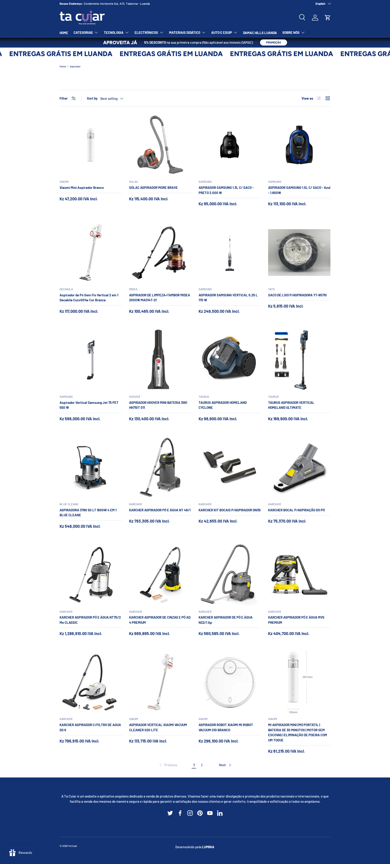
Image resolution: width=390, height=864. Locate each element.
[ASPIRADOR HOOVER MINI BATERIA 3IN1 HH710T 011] (160, 360)
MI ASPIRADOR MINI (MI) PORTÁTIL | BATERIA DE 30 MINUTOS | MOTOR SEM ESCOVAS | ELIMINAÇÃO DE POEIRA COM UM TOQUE (297, 732)
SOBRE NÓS (290, 32)
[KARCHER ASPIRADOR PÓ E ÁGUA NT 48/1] (160, 467)
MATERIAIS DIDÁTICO (184, 32)
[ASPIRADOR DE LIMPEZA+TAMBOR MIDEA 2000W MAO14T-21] (160, 252)
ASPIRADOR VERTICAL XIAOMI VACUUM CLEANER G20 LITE (158, 727)
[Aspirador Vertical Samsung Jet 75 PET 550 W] (91, 360)
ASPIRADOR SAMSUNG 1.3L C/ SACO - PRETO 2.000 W (226, 190)
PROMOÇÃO (273, 42)
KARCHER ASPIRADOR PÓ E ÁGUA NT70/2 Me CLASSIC (90, 619)
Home (63, 66)
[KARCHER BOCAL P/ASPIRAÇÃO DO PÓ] (299, 467)
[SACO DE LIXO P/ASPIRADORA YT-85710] (299, 252)
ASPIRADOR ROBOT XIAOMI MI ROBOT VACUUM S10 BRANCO (226, 727)
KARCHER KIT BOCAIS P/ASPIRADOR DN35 (230, 510)
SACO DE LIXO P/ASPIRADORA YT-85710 (297, 295)
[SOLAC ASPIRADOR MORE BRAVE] (160, 145)
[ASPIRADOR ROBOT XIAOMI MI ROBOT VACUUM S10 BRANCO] (230, 682)
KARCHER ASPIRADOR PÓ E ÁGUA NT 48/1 (159, 510)
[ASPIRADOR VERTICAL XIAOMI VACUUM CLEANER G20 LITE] (160, 682)
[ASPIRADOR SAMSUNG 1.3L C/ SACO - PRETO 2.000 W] (230, 145)
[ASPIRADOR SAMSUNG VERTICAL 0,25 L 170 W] (230, 252)
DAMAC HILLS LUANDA (260, 33)
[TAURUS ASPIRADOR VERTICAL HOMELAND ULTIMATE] (299, 360)
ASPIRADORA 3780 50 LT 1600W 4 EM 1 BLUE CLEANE (88, 512)
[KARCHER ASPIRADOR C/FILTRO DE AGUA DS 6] (91, 682)
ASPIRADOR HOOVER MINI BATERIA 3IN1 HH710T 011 (158, 405)
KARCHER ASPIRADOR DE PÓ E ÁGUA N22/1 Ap (226, 619)
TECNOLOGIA (113, 32)
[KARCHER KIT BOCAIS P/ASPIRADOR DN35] (230, 467)
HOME (64, 33)
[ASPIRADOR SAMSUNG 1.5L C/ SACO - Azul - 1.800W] (299, 145)
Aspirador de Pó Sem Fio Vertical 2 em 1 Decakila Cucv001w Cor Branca (89, 297)
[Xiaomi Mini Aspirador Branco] (91, 145)
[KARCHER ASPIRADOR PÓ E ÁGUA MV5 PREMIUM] (299, 575)
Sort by (92, 98)
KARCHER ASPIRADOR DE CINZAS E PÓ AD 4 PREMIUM (159, 619)
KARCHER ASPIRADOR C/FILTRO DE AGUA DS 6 (90, 727)
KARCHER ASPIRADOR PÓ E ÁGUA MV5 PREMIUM (296, 619)
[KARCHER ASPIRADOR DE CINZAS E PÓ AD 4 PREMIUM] (160, 575)
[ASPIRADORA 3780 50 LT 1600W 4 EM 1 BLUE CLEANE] (91, 467)
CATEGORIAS (83, 32)
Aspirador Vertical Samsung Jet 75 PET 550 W (89, 405)
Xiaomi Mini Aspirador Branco (82, 187)
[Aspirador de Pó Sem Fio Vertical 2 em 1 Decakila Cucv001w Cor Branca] (91, 252)
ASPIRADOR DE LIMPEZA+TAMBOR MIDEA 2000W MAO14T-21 (159, 297)
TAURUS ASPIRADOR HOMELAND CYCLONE (223, 405)
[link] (168, 765)
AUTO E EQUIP (221, 32)
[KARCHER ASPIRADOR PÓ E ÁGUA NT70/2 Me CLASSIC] (91, 575)
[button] (328, 18)
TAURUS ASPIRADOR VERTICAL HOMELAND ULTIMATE (291, 405)
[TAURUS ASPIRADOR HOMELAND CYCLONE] (230, 360)
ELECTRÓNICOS (146, 32)
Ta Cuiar (72, 845)
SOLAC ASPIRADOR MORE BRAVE (153, 187)
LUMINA (208, 847)
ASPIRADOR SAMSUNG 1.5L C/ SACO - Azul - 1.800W (299, 190)
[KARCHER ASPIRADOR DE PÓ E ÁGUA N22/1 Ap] (230, 575)
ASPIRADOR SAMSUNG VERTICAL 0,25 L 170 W (228, 297)
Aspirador (75, 66)
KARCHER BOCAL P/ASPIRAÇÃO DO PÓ (296, 510)
